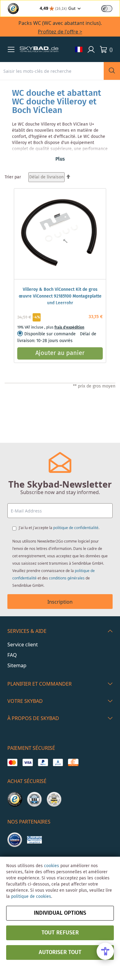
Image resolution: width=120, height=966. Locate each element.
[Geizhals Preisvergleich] (34, 839)
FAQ (12, 655)
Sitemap (16, 665)
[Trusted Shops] (14, 799)
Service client (22, 644)
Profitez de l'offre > (60, 31)
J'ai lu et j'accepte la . (59, 527)
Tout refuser (60, 933)
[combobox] (52, 71)
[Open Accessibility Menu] (105, 951)
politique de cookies (31, 896)
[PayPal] (43, 762)
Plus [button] (60, 159)
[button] (11, 49)
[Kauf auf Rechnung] (73, 762)
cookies (51, 866)
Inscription (60, 601)
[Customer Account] (91, 49)
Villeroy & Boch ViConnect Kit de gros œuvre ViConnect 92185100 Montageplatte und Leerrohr (60, 296)
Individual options (60, 913)
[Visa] (27, 762)
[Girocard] (58, 762)
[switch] (106, 8)
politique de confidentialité (75, 527)
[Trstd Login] (110, 8)
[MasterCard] (12, 762)
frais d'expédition (69, 327)
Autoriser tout (60, 952)
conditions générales (67, 578)
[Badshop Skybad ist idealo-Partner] (14, 839)
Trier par (13, 177)
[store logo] (39, 49)
